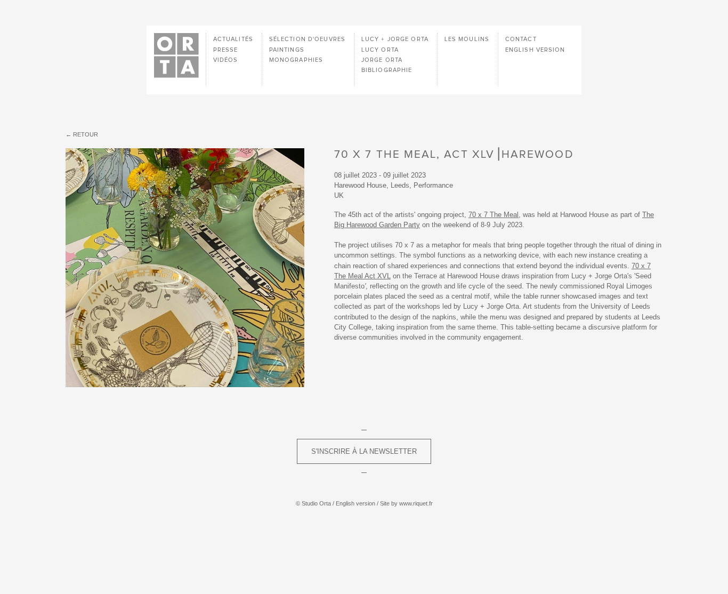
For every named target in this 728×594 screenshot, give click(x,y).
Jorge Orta (381, 60)
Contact (521, 39)
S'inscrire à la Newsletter (364, 451)
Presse (225, 50)
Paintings (286, 50)
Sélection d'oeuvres (307, 39)
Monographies (296, 60)
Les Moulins (466, 39)
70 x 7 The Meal (493, 215)
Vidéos (225, 60)
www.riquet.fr (416, 503)
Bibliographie (386, 70)
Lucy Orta (380, 50)
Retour (85, 134)
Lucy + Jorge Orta (394, 39)
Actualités (233, 39)
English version (535, 50)
